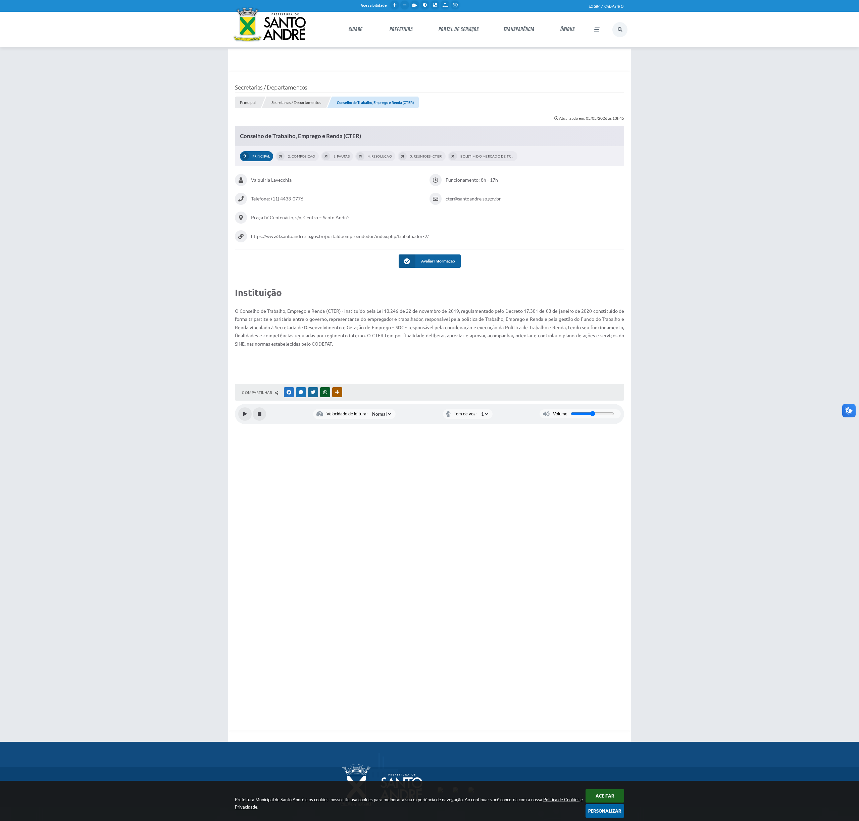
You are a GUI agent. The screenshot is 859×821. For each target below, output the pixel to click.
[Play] (245, 414)
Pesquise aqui (619, 29)
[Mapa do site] (445, 5)
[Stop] (259, 414)
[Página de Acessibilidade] (455, 5)
